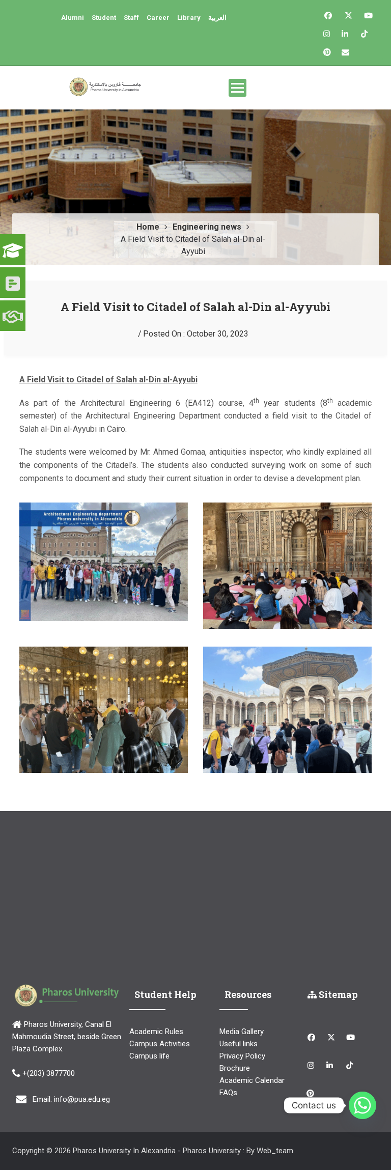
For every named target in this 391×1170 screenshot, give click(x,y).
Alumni (72, 17)
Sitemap (337, 994)
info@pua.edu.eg (82, 1099)
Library (189, 17)
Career (158, 17)
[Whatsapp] (362, 1105)
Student (104, 17)
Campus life (149, 1056)
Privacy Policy (242, 1056)
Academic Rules (156, 1031)
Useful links (238, 1043)
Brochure (234, 1068)
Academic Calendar (252, 1080)
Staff (131, 17)
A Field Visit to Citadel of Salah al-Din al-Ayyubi (195, 306)
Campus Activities (159, 1043)
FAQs (228, 1092)
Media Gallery (241, 1031)
